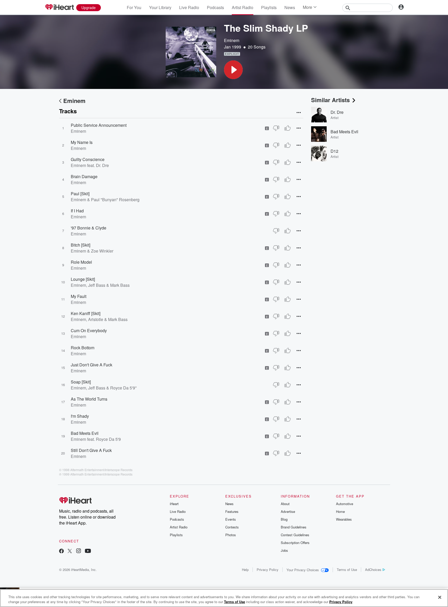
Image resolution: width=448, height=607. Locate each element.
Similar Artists (330, 100)
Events (230, 519)
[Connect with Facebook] (61, 551)
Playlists (269, 7)
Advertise (288, 511)
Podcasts (215, 7)
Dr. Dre (337, 112)
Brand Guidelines (293, 527)
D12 (334, 151)
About (285, 503)
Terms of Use (347, 569)
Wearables (344, 519)
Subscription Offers (295, 542)
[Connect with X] (70, 551)
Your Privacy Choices (302, 569)
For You (134, 7)
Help (245, 569)
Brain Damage (84, 176)
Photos (230, 534)
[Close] (439, 597)
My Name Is (82, 142)
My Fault (78, 296)
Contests (232, 527)
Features (232, 511)
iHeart (174, 503)
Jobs (284, 550)
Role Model (81, 262)
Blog (284, 519)
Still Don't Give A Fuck (91, 450)
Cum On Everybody (89, 330)
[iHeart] (59, 7)
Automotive (344, 503)
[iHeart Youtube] (88, 551)
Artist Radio (242, 7)
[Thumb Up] (287, 128)
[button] (233, 69)
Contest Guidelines (295, 534)
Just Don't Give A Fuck (91, 365)
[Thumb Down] (276, 128)
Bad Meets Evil (85, 433)
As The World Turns (89, 399)
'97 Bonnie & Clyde (88, 228)
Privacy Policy (267, 569)
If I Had (77, 211)
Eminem (231, 40)
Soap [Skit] (81, 382)
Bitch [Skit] (80, 245)
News (289, 7)
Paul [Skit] (80, 194)
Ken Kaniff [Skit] (85, 313)
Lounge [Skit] (83, 279)
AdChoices (373, 569)
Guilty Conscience (87, 159)
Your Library (160, 7)
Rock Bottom (82, 348)
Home (340, 511)
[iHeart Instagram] (78, 551)
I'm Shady (80, 416)
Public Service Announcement (99, 125)
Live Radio (189, 7)
